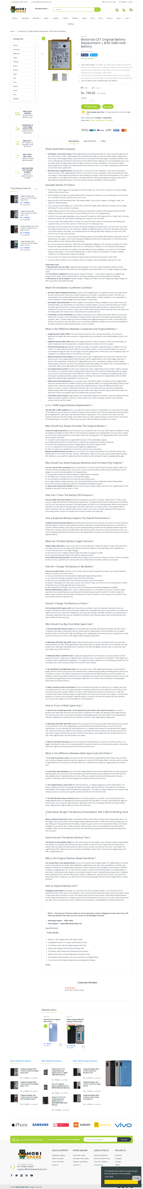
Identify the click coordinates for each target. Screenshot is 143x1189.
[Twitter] (35, 594)
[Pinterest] (45, 594)
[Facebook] (30, 594)
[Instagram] (40, 594)
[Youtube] (50, 594)
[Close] (112, 591)
